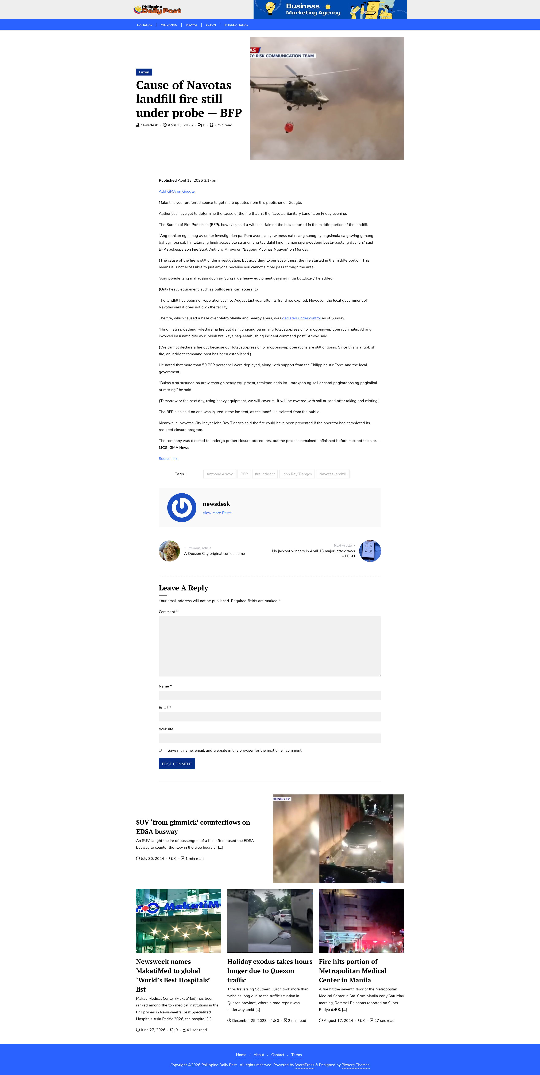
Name (165, 686)
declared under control (301, 318)
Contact (277, 1054)
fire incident (265, 474)
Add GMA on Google (177, 191)
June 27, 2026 (153, 1029)
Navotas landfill (332, 474)
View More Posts (217, 512)
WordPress (304, 1064)
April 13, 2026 (180, 125)
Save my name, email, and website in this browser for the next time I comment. (235, 750)
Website (166, 729)
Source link (168, 458)
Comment (168, 611)
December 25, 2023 (249, 1020)
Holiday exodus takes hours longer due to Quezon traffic (269, 970)
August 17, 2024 (338, 1020)
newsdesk (149, 125)
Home (241, 1054)
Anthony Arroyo (220, 474)
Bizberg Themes (356, 1064)
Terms (296, 1054)
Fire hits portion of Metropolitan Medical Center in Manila (352, 970)
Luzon (144, 72)
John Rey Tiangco (297, 474)
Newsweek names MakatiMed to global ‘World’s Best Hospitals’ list (173, 975)
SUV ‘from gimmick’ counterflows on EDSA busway (193, 827)
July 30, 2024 (152, 858)
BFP (244, 474)
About (259, 1054)
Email (165, 707)
